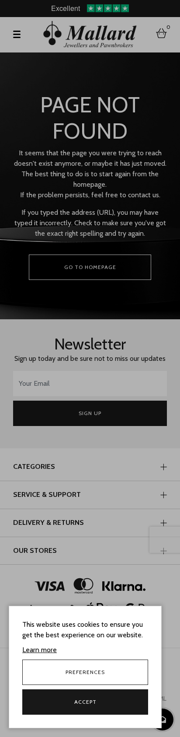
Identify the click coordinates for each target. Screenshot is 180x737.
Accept (85, 702)
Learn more (39, 650)
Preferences (85, 672)
